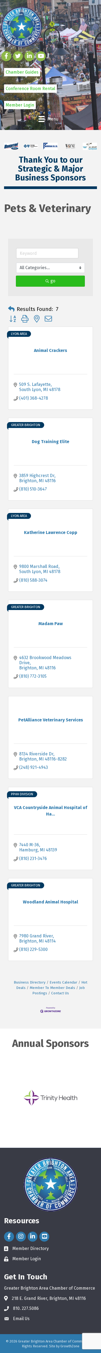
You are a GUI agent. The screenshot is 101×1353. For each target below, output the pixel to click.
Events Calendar (63, 982)
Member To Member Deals (52, 987)
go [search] (52, 280)
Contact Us (60, 993)
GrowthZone (69, 1346)
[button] (11, 309)
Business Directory (30, 982)
